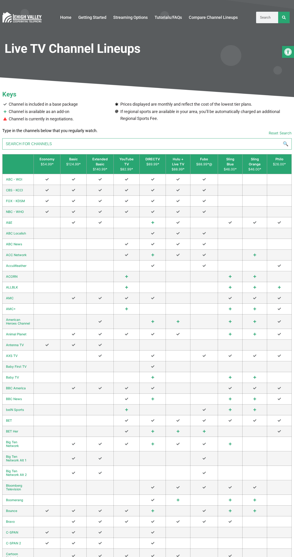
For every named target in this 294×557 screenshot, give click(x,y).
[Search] (284, 17)
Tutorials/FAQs (168, 17)
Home (65, 17)
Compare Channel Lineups (213, 17)
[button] (288, 52)
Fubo (204, 159)
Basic (73, 159)
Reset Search (280, 133)
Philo (279, 159)
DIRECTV (152, 159)
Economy (47, 159)
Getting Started (92, 17)
